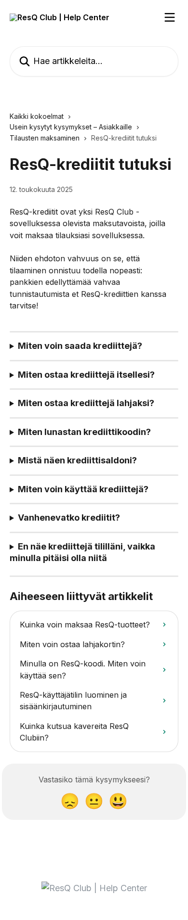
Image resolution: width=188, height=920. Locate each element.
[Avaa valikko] (169, 17)
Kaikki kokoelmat (37, 116)
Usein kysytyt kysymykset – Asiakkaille (71, 127)
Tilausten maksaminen (45, 138)
